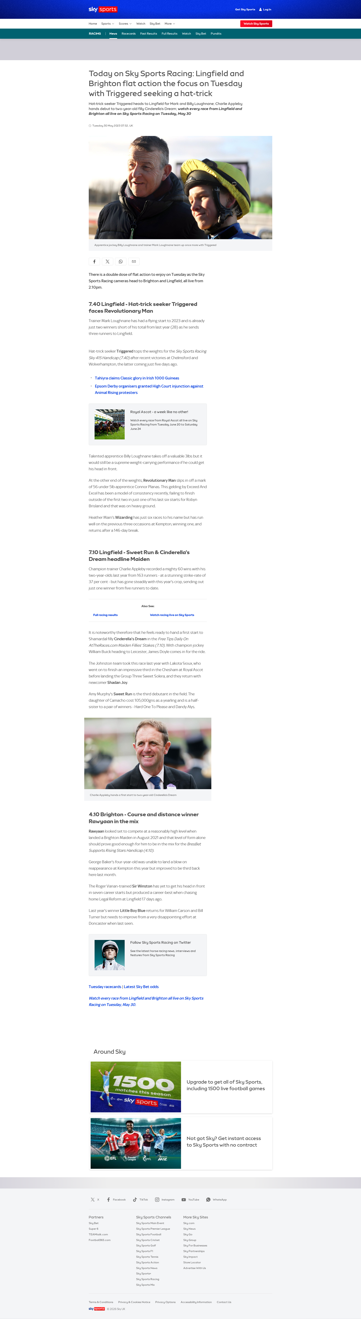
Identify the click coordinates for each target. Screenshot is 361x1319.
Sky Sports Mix (145, 1284)
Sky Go (187, 1234)
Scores (123, 23)
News (113, 33)
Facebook (119, 1199)
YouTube (193, 1199)
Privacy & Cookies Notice (134, 1302)
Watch (140, 23)
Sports (106, 23)
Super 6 (93, 1228)
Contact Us (224, 1302)
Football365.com (100, 1240)
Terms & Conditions (101, 1302)
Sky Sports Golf (146, 1245)
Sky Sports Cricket (148, 1240)
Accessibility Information (196, 1302)
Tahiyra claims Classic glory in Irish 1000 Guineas (137, 378)
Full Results (169, 33)
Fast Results (148, 33)
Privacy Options (165, 1302)
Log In (267, 9)
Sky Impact (190, 1256)
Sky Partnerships (194, 1251)
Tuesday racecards (105, 986)
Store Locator (192, 1262)
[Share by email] (134, 261)
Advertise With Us (194, 1268)
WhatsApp (220, 1199)
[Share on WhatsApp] (120, 261)
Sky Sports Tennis (147, 1256)
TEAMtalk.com (98, 1234)
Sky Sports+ (143, 1273)
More (168, 23)
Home (93, 23)
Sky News (189, 1228)
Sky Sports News (146, 1268)
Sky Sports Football (148, 1234)
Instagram (168, 1199)
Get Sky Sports (245, 9)
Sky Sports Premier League (153, 1228)
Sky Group (189, 1240)
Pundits (216, 33)
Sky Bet (155, 23)
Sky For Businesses (195, 1245)
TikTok (144, 1199)
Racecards (129, 33)
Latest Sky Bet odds (141, 986)
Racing (95, 33)
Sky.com (188, 1223)
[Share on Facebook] (94, 261)
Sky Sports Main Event (150, 1223)
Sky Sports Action (147, 1262)
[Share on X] (107, 261)
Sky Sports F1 (144, 1251)
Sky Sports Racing (147, 1279)
